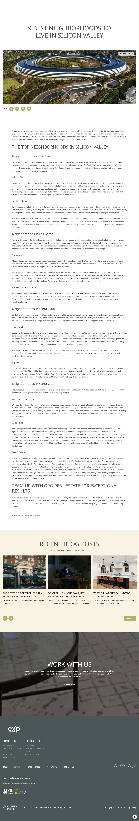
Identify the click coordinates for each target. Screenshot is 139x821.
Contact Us (69, 767)
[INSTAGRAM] (116, 766)
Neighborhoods (33, 767)
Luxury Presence (63, 807)
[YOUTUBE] (128, 766)
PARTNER (17, 767)
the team (84, 503)
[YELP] (122, 766)
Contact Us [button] (69, 684)
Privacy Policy (130, 807)
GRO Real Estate (90, 501)
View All (130, 618)
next (10, 618)
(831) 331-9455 (9, 754)
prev (5, 618)
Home (5, 767)
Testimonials (52, 767)
